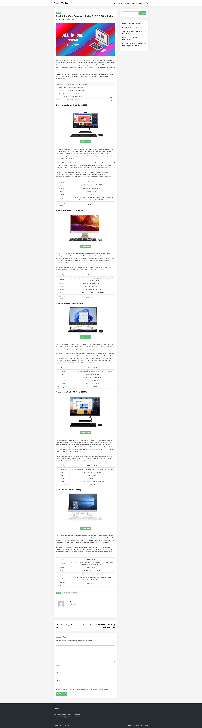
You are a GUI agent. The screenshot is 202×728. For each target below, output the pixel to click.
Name (58, 665)
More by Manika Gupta (72, 605)
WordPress (136, 725)
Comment (59, 644)
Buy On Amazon (85, 141)
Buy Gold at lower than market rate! (132, 27)
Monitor (134, 3)
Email (58, 672)
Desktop (127, 3)
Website (58, 680)
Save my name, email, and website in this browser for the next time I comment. (82, 689)
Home (115, 3)
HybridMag (145, 725)
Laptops (120, 3)
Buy (111, 87)
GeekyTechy (61, 3)
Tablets (140, 3)
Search (143, 13)
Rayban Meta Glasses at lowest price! (132, 23)
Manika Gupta (61, 19)
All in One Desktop (66, 592)
